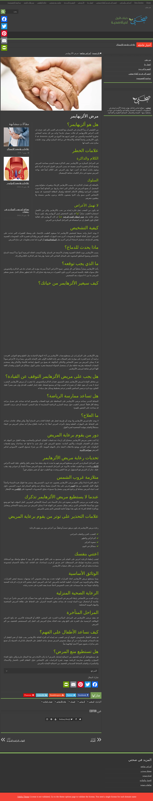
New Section (138, 3)
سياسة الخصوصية (14, 3)
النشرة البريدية (69, 3)
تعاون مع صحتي (55, 3)
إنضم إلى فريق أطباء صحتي (106, 3)
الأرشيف (81, 3)
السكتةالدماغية (51, 239)
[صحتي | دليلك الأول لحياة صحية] (126, 18)
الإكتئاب (95, 466)
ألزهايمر (91, 702)
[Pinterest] (4, 33)
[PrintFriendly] (4, 47)
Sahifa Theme (23, 797)
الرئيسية (96, 53)
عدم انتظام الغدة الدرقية (73, 217)
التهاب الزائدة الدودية (16, 740)
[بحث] (3, 11)
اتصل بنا (90, 3)
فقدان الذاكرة (47, 702)
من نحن (148, 7)
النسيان (72, 702)
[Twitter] (4, 26)
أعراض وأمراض (125, 3)
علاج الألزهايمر (61, 702)
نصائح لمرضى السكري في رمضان (16, 210)
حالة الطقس (41, 3)
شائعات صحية (146, 785)
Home (148, 3)
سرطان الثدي (29, 3)
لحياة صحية (147, 776)
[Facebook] (4, 19)
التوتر (72, 486)
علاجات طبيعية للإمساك (125, 45)
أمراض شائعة (85, 53)
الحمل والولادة (146, 780)
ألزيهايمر (82, 702)
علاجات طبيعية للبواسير (18, 183)
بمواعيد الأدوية (86, 450)
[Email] (4, 40)
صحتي (148, 108)
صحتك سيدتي (146, 771)
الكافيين (17, 489)
